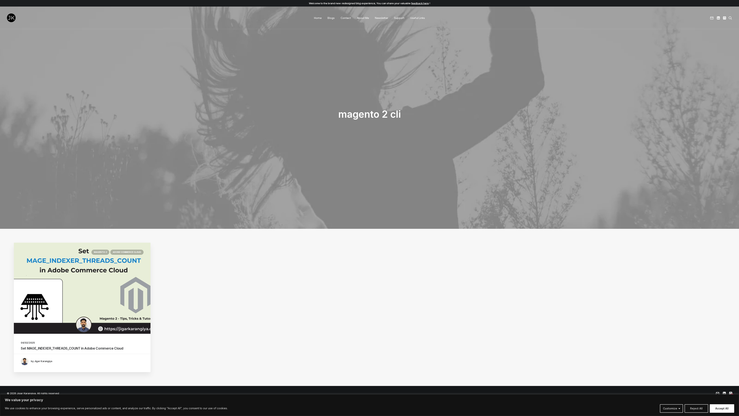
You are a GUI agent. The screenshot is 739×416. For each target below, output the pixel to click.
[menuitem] (317, 18)
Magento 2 (100, 252)
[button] (712, 18)
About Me (363, 18)
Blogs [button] (331, 18)
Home (318, 18)
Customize (670, 408)
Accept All (722, 408)
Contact (346, 18)
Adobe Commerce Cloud (127, 252)
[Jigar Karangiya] (11, 17)
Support (399, 18)
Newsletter (381, 18)
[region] (369, 405)
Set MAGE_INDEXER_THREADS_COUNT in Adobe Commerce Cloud (72, 348)
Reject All (696, 408)
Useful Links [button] (417, 18)
